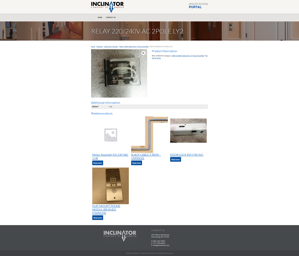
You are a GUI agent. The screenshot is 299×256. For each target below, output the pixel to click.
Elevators (99, 46)
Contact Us (111, 17)
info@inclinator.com (161, 245)
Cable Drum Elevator (111, 46)
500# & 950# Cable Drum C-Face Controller (133, 46)
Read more (97, 163)
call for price (156, 58)
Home (100, 17)
